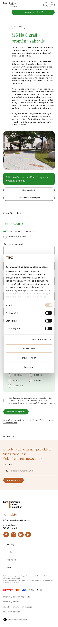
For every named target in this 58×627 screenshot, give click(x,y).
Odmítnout (29, 366)
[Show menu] (52, 4)
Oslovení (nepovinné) (13, 244)
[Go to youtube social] (28, 534)
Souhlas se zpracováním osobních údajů (36, 403)
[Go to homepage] (10, 4)
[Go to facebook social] (6, 534)
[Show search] (45, 4)
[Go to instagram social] (13, 534)
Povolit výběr (29, 357)
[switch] (48, 313)
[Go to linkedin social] (21, 534)
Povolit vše (29, 348)
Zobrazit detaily (39, 339)
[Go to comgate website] (8, 590)
